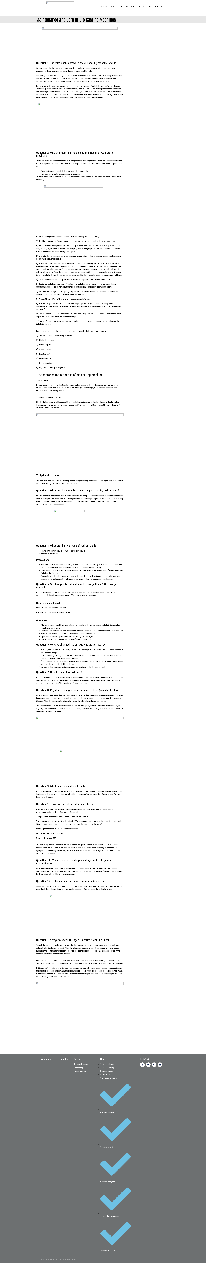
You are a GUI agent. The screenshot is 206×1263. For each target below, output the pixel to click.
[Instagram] (154, 1064)
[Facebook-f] (142, 1064)
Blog (141, 6)
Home (104, 6)
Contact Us (155, 6)
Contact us (63, 1059)
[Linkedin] (160, 1064)
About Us (116, 6)
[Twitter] (148, 1064)
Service (130, 6)
